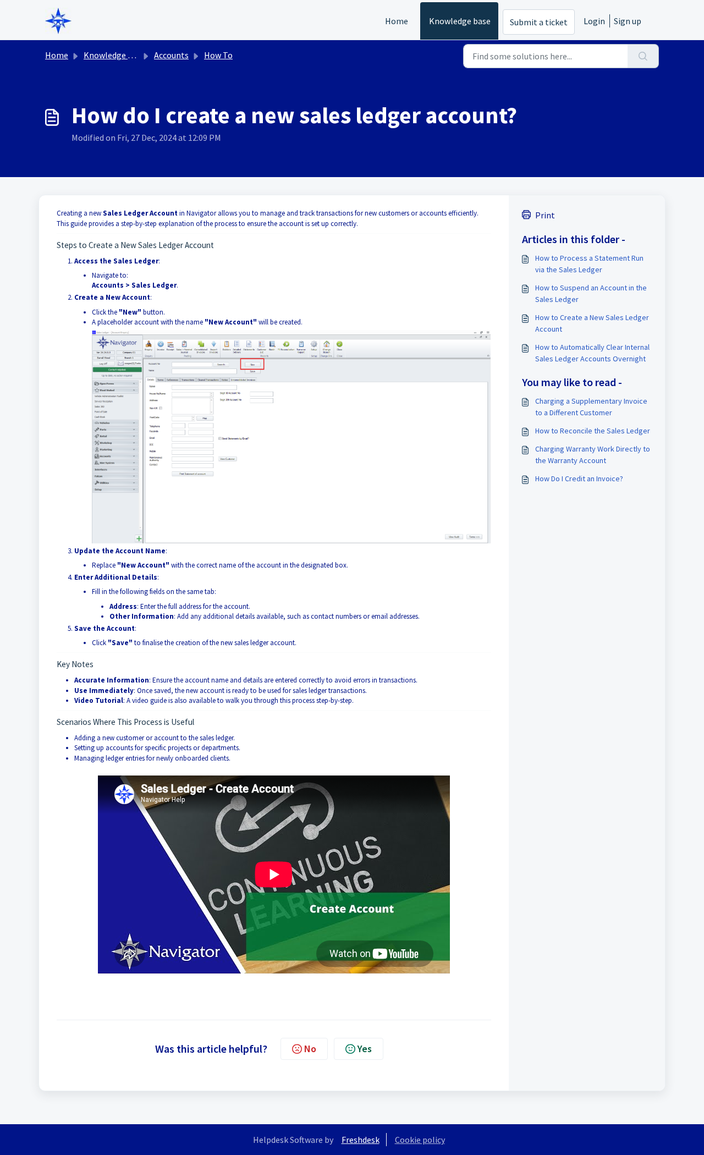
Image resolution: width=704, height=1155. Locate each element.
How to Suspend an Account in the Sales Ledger (591, 293)
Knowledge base (460, 20)
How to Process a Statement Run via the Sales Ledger (589, 263)
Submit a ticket (539, 22)
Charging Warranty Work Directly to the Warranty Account (592, 454)
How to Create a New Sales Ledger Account (592, 323)
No (310, 1048)
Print (545, 215)
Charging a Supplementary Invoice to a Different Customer (591, 406)
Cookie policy (420, 1139)
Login (594, 20)
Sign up (627, 20)
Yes (365, 1048)
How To (218, 55)
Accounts (171, 55)
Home (396, 20)
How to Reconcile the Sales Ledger (592, 431)
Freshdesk (361, 1139)
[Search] (643, 56)
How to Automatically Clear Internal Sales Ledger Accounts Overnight (592, 353)
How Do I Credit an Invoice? (579, 478)
